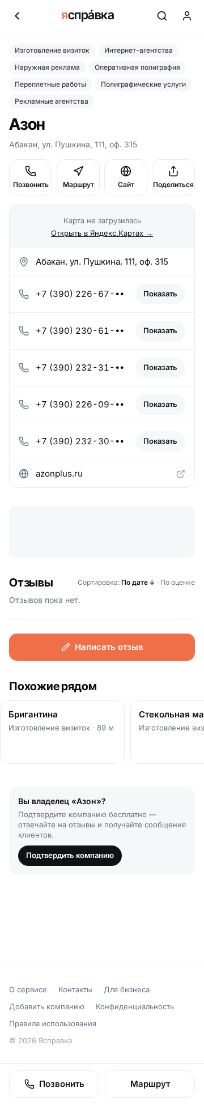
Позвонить (31, 184)
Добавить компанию (46, 1006)
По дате (138, 582)
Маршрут (78, 184)
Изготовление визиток (52, 50)
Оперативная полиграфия (137, 67)
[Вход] (187, 15)
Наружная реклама (47, 67)
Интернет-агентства (138, 50)
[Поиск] (162, 15)
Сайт (126, 184)
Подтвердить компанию (70, 855)
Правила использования (52, 1023)
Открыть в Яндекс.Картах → (102, 232)
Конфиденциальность (135, 1006)
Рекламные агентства (51, 101)
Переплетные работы (50, 84)
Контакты (75, 989)
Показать (160, 293)
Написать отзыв (109, 646)
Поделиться (173, 184)
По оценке (177, 582)
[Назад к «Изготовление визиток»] (17, 15)
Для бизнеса (127, 989)
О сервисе (28, 989)
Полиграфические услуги (143, 84)
